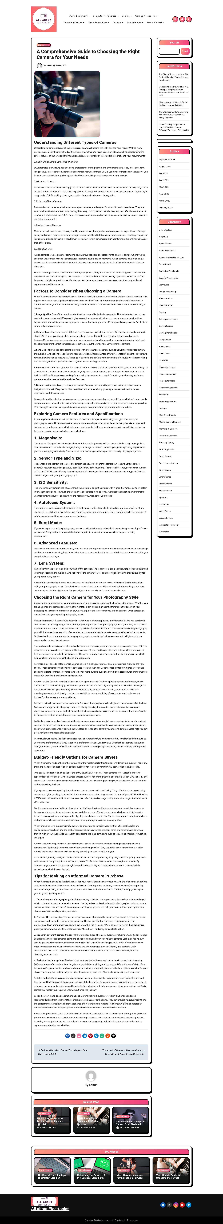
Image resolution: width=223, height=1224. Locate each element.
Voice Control (165, 511)
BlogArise (119, 1220)
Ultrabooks (164, 504)
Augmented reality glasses (171, 257)
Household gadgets (168, 387)
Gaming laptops (166, 326)
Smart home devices (168, 463)
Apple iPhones (166, 243)
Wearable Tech (155, 22)
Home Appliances (73, 22)
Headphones (165, 346)
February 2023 (166, 207)
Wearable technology (169, 524)
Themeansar (132, 1220)
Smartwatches (165, 483)
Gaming (126, 15)
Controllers (164, 284)
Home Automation (97, 22)
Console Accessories (168, 278)
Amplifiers (163, 236)
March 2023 (164, 200)
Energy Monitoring (167, 291)
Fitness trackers (166, 298)
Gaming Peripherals (168, 332)
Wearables (164, 531)
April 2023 (164, 194)
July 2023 (163, 173)
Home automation (167, 380)
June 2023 (164, 180)
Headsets (163, 360)
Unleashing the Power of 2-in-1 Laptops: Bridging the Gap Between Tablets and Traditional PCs (174, 91)
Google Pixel (165, 339)
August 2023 (165, 166)
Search (174, 42)
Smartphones (134, 22)
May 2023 (164, 187)
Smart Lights (165, 470)
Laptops (117, 22)
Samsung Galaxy (166, 442)
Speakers (163, 497)
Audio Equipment (78, 15)
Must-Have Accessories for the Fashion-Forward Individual (50, 1121)
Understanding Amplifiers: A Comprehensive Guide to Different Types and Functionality (174, 127)
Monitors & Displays (168, 428)
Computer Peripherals (105, 15)
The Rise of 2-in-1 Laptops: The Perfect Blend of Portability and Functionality (174, 77)
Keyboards (164, 394)
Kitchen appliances (167, 401)
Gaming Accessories (146, 15)
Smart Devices (166, 456)
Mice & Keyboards (167, 415)
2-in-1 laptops (166, 230)
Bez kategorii (43, 45)
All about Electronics (50, 1209)
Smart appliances (167, 449)
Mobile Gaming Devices (170, 422)
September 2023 (167, 159)
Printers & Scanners (168, 435)
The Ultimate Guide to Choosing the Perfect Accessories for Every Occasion (173, 115)
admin (49, 65)
